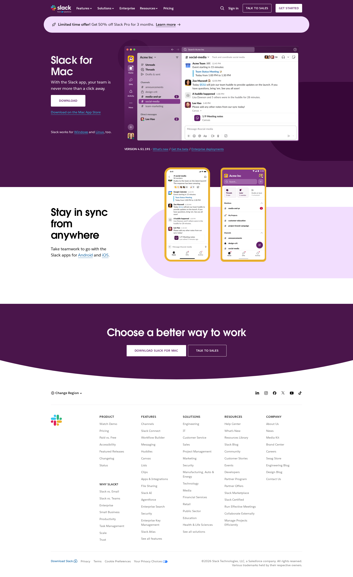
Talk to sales (257, 8)
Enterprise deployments (207, 149)
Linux (100, 132)
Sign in (233, 8)
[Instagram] (266, 393)
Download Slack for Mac (156, 350)
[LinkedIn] (257, 393)
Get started (289, 8)
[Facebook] (274, 393)
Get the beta (179, 149)
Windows (81, 132)
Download (68, 100)
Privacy (85, 561)
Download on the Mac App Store (76, 112)
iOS (105, 255)
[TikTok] (300, 393)
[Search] (222, 8)
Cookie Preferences (118, 561)
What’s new (160, 149)
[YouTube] (292, 393)
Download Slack (62, 561)
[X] (283, 393)
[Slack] (61, 8)
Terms (98, 561)
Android (85, 255)
